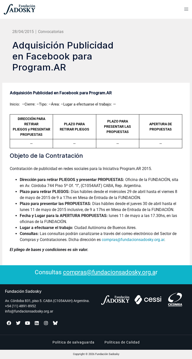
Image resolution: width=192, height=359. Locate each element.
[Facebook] (9, 323)
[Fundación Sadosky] (32, 9)
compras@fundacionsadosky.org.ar (133, 239)
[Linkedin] (37, 323)
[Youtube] (28, 323)
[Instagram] (46, 323)
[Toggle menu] (186, 9)
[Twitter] (18, 323)
